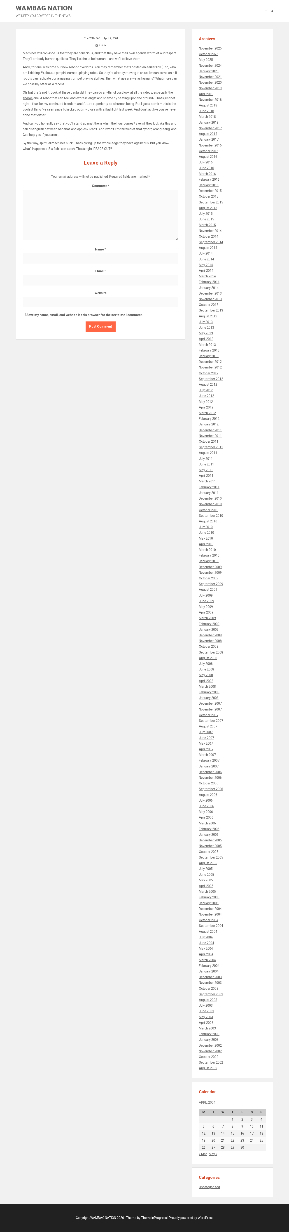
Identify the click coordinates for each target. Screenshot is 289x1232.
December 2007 (210, 703)
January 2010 (209, 561)
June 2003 (206, 1011)
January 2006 (209, 834)
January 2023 (209, 71)
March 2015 (207, 225)
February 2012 (209, 418)
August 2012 (208, 384)
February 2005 (209, 897)
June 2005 (206, 874)
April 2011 (206, 475)
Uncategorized (209, 1187)
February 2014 (209, 282)
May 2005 (206, 880)
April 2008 (206, 681)
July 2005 (206, 869)
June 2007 (206, 738)
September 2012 (211, 379)
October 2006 (208, 783)
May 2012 (206, 402)
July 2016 (206, 162)
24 (252, 1140)
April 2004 (206, 954)
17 (252, 1133)
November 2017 (210, 128)
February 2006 (209, 829)
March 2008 (207, 686)
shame (28, 98)
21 (223, 1140)
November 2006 (210, 777)
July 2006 (206, 800)
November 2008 (210, 641)
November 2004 (210, 914)
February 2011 (209, 487)
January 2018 (209, 122)
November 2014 (210, 231)
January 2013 (209, 356)
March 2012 (207, 413)
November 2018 (210, 99)
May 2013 (206, 333)
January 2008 (209, 698)
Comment (100, 186)
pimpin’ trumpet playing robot (77, 73)
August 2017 (208, 134)
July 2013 (206, 322)
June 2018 (206, 111)
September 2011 (211, 447)
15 (232, 1133)
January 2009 (209, 629)
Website (101, 293)
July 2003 (206, 1005)
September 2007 (211, 720)
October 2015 (208, 196)
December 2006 (210, 772)
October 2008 (208, 646)
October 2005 (208, 852)
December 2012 (210, 361)
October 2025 (208, 54)
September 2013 (211, 310)
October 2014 (208, 236)
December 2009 (210, 567)
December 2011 (210, 430)
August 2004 (208, 931)
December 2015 (210, 191)
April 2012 (206, 407)
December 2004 (210, 909)
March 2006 (207, 823)
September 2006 (211, 789)
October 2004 (208, 920)
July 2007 (206, 732)
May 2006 (206, 812)
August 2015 (208, 208)
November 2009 (210, 572)
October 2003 (208, 988)
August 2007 (208, 726)
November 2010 (210, 504)
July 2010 (206, 527)
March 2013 (207, 345)
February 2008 (209, 692)
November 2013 (210, 299)
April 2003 (206, 1022)
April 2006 (206, 817)
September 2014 (211, 242)
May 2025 (206, 59)
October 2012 (208, 373)
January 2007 (209, 766)
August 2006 (208, 795)
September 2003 (211, 994)
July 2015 (206, 213)
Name (100, 249)
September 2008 (211, 652)
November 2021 (210, 77)
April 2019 (206, 94)
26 (203, 1147)
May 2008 (206, 675)
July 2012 (206, 390)
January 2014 (209, 288)
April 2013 (206, 339)
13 (213, 1133)
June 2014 (206, 259)
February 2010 (209, 555)
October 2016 (208, 151)
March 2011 (207, 481)
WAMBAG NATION (44, 11)
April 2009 (206, 612)
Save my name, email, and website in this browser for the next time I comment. (84, 315)
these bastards (72, 92)
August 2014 (208, 248)
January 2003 (209, 1039)
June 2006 (206, 806)
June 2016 (206, 168)
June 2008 (206, 669)
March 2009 (207, 618)
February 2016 (209, 179)
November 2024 (210, 65)
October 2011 (208, 441)
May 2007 (206, 743)
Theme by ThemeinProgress (146, 1218)
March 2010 (207, 550)
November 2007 (210, 709)
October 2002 (208, 1057)
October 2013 (208, 305)
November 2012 (210, 367)
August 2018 (208, 105)
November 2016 (210, 145)
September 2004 (211, 926)
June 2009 (206, 601)
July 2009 (206, 595)
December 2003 (210, 977)
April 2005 (206, 886)
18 (261, 1133)
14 (223, 1133)
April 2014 (206, 270)
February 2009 (209, 624)
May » (213, 1154)
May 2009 (206, 607)
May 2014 (206, 265)
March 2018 (207, 116)
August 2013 (208, 316)
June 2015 (206, 219)
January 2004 (209, 971)
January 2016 (209, 185)
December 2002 (210, 1045)
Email (100, 271)
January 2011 (209, 493)
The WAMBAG (92, 38)
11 (261, 1126)
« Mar (203, 1154)
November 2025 (210, 48)
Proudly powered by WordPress (191, 1218)
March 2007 (207, 755)
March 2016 (207, 174)
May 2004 (206, 948)
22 (232, 1140)
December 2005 (210, 840)
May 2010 (206, 538)
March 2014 (207, 276)
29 (232, 1147)
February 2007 (209, 760)
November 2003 (210, 982)
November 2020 (210, 82)
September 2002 (211, 1062)
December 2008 (210, 635)
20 (213, 1140)
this (167, 123)
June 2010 (206, 532)
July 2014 (206, 253)
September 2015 (211, 202)
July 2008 (206, 664)
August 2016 (208, 156)
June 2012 (206, 396)
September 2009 (211, 584)
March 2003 (207, 1028)
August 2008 (208, 658)
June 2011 (206, 464)
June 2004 (206, 943)
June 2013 (206, 327)
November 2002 (210, 1051)
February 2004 (209, 966)
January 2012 (209, 424)
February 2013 (209, 350)
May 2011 (206, 470)
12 (203, 1133)
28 (223, 1147)
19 (203, 1140)
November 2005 (210, 846)
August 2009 (208, 589)
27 (213, 1147)
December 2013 (210, 293)
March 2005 (207, 891)
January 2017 (209, 139)
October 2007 (208, 715)
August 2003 (208, 1000)
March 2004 (207, 960)
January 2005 (209, 903)
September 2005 (211, 857)
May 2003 (206, 1017)
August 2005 (208, 863)
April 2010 (206, 544)
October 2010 (208, 510)
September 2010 (211, 515)
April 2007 (206, 749)
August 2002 (208, 1068)
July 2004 (206, 937)
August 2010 (208, 521)
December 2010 (210, 498)
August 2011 (208, 453)
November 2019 (210, 88)
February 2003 (209, 1034)
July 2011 (206, 458)
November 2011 (210, 436)
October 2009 (208, 578)
